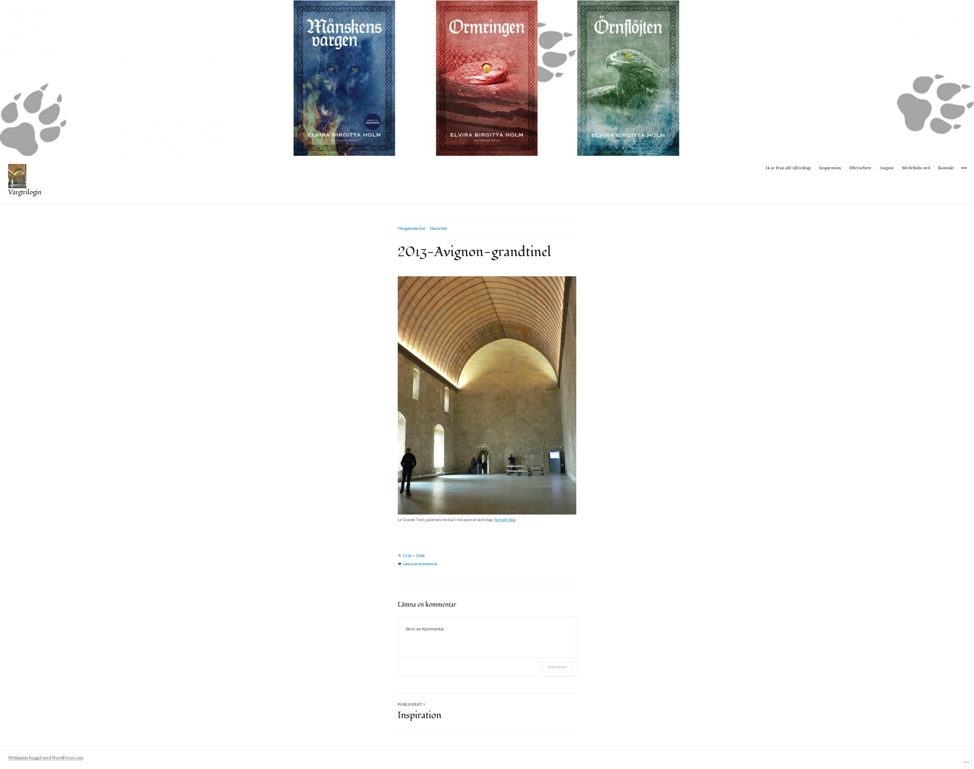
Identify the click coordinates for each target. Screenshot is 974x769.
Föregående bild (411, 228)
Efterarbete (860, 167)
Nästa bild (438, 228)
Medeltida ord (916, 167)
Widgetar (964, 171)
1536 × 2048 (414, 555)
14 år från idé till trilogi (788, 167)
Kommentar (557, 667)
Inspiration (830, 167)
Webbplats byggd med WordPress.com (45, 757)
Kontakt (946, 167)
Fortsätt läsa (504, 519)
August (887, 167)
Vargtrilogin (24, 192)
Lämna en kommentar (420, 563)
